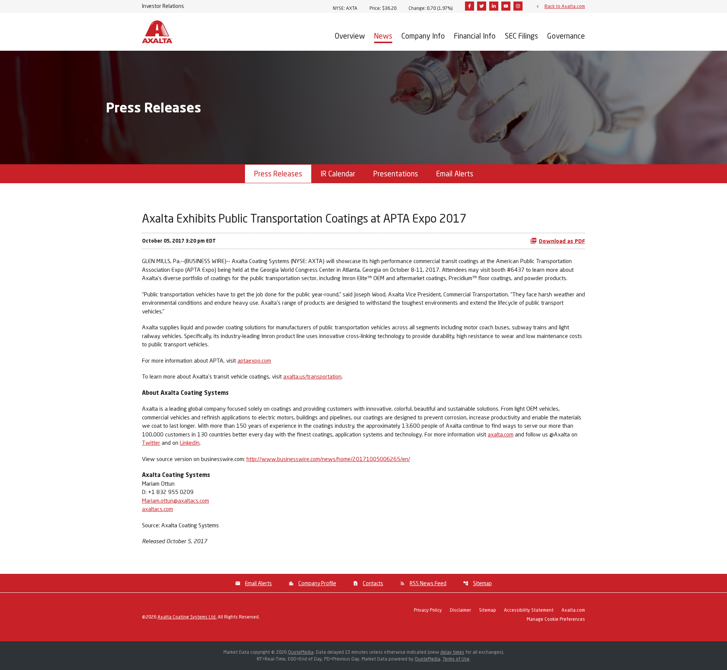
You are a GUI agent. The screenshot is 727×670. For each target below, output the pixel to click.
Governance (566, 35)
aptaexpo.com (254, 360)
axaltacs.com (157, 508)
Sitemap (482, 583)
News (383, 35)
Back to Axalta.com (564, 6)
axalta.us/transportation (312, 376)
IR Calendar (337, 173)
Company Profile (317, 583)
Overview (350, 35)
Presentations (395, 173)
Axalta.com (573, 610)
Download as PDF (562, 241)
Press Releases (278, 173)
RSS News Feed (428, 583)
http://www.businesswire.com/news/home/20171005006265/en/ (328, 458)
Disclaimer (460, 610)
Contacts (373, 583)
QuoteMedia (301, 652)
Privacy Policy (428, 610)
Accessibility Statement (529, 610)
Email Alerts (454, 173)
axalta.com (500, 434)
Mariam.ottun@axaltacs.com (175, 500)
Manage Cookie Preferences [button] (556, 619)
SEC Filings (521, 35)
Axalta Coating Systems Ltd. (187, 617)
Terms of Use (456, 659)
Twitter (151, 442)
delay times (452, 652)
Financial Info (475, 35)
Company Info (423, 35)
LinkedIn (190, 442)
